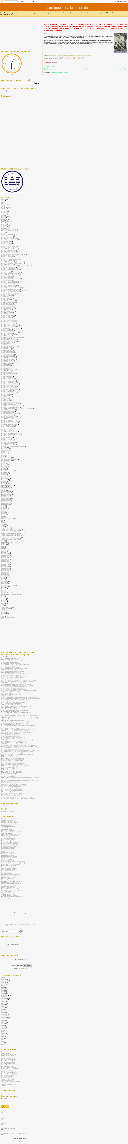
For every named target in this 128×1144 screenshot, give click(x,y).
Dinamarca (4, 461)
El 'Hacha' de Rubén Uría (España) (10, 842)
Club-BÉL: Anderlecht (7, 295)
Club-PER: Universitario (7, 417)
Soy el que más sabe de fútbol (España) (12, 896)
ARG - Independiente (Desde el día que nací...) (14, 699)
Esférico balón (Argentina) (8, 848)
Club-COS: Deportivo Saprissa (9, 332)
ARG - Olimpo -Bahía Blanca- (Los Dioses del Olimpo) (16, 706)
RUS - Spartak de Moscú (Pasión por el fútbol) (13, 785)
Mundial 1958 (5, 559)
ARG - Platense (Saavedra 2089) (10, 711)
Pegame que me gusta (7, 585)
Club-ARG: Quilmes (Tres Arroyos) (10, 278)
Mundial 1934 (5, 554)
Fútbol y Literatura (6, 500)
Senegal (3, 598)
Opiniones (4, 581)
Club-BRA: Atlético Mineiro (8, 302)
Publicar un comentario (49, 66)
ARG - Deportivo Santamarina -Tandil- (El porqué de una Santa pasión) (20, 681)
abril (2, 987)
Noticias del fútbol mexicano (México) (11, 889)
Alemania (3, 202)
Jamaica (3, 525)
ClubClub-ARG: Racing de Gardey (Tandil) (12, 446)
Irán (2, 521)
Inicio (86, 69)
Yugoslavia (4, 618)
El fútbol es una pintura (7, 470)
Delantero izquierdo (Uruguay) (9, 838)
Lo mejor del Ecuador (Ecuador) (10, 882)
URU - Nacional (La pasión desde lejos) (12, 790)
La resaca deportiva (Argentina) (9, 879)
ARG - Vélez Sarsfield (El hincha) (10, 747)
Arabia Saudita (5, 207)
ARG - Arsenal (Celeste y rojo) (9, 659)
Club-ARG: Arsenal (6, 241)
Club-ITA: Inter (5, 395)
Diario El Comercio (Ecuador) (9, 1059)
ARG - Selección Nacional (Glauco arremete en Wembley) (17, 740)
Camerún (3, 227)
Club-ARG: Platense (6, 276)
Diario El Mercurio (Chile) (8, 1063)
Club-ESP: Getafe (6, 348)
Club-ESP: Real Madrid (7, 352)
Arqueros (3, 212)
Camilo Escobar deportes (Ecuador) (11, 834)
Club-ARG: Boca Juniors (8, 246)
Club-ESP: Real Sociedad (8, 356)
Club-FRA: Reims (6, 371)
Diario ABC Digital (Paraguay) (9, 1057)
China (3, 233)
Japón (3, 526)
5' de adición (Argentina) (8, 818)
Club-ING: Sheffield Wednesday (10, 389)
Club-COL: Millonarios (7, 330)
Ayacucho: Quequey (6, 829)
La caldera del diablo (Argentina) (10, 874)
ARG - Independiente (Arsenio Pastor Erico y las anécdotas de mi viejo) (20, 698)
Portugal (3, 591)
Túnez (3, 609)
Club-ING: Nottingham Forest (9, 386)
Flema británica (5, 487)
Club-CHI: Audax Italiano (8, 315)
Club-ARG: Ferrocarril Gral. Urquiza (11, 259)
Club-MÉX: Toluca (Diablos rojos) (10, 407)
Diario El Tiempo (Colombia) (9, 1067)
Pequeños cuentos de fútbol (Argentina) (12, 890)
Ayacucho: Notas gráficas (8, 828)
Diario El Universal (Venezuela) (9, 1068)
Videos (3, 616)
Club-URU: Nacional (59, 55)
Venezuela (4, 615)
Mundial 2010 (5, 576)
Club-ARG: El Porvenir (7, 256)
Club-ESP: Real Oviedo (7, 355)
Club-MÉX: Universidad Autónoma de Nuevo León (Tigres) (17, 408)
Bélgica (3, 217)
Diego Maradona (5, 460)
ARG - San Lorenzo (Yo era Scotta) (10, 736)
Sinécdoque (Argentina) (7, 894)
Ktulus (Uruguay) (5, 872)
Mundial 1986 (5, 568)
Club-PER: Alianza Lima (7, 411)
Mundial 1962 (5, 560)
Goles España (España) (7, 860)
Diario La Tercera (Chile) (8, 1072)
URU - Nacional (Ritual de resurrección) (12, 793)
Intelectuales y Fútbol (7, 518)
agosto (3, 993)
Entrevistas (4, 480)
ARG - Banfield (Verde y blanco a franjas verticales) (15, 664)
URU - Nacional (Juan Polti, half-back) (11, 789)
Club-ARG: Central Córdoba (9, 247)
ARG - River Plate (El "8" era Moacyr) (11, 724)
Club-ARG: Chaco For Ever (8, 250)
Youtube (3, 1085)
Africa (2, 201)
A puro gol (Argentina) (7, 820)
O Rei (2, 579)
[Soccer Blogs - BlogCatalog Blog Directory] (13, 1133)
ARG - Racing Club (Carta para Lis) (10, 714)
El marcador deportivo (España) (10, 846)
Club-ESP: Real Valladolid (8, 358)
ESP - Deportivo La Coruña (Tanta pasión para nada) (15, 756)
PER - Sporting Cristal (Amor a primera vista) (13, 782)
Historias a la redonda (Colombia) (10, 864)
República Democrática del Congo (10, 594)
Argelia (3, 210)
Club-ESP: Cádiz (5, 343)
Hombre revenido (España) (8, 866)
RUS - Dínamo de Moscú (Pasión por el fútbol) (13, 784)
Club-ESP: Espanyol (6, 347)
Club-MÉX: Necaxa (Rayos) (8, 404)
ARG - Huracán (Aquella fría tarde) (10, 693)
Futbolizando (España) (7, 852)
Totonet (5, 1098)
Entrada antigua (122, 69)
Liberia (3, 547)
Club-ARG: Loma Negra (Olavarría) (10, 272)
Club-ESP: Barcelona (7, 342)
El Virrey (3, 477)
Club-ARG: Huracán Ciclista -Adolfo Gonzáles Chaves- (16, 265)
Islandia (3, 522)
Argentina (4, 211)
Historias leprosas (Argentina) (9, 865)
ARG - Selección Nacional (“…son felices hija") (14, 743)
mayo (2, 988)
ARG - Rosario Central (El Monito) (10, 733)
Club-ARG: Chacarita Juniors (9, 249)
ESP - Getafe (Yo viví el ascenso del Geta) (12, 758)
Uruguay (89, 55)
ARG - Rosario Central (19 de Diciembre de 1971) (14, 731)
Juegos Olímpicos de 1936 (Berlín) (10, 533)
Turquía (3, 611)
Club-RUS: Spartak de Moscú (9, 424)
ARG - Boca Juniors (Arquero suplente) (11, 666)
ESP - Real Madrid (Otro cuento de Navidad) (13, 763)
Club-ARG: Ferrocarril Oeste (9, 260)
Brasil (2, 223)
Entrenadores (5, 478)
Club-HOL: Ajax (5, 372)
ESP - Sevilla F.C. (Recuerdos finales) (11, 771)
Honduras (4, 513)
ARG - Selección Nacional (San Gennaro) (12, 742)
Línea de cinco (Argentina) (8, 885)
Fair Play (3, 486)
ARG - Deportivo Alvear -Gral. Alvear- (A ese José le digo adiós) (18, 680)
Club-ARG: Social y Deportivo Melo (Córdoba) (13, 290)
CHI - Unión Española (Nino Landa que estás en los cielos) (17, 751)
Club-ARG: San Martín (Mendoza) (10, 289)
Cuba (2, 456)
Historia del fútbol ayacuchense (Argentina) (13, 863)
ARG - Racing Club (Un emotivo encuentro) (13, 720)
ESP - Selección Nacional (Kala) (10, 767)
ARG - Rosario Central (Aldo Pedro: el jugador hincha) (16, 732)
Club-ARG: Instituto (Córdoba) (9, 268)
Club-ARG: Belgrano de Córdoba (10, 245)
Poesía (3, 589)
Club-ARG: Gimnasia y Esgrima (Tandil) (12, 263)
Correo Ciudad (5, 1051)
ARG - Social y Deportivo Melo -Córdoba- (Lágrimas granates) (18, 745)
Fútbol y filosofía (5, 496)
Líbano (3, 546)
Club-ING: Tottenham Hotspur (9, 391)
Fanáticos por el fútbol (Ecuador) (10, 850)
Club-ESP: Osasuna (6, 350)
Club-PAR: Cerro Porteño (8, 409)
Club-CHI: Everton (6, 317)
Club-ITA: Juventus (6, 397)
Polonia (3, 590)
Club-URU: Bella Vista (7, 428)
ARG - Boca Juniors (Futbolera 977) (11, 672)
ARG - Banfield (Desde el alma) (9, 662)
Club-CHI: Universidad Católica (9, 324)
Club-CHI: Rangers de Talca (9, 320)
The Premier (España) (7, 898)
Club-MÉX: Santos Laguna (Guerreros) (11, 406)
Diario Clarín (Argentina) (8, 1058)
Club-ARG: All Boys (6, 237)
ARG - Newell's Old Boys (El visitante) (11, 705)
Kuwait (3, 541)
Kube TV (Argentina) (6, 873)
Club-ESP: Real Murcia (7, 354)
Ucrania (3, 612)
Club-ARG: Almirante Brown (8, 238)
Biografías (4, 219)
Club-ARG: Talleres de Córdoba (10, 291)
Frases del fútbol (5, 493)
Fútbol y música (5, 502)
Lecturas (3, 544)
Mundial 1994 (5, 570)
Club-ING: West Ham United (8, 393)
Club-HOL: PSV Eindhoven (8, 373)
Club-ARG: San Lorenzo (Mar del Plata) (12, 287)
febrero (3, 984)
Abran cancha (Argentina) (8, 821)
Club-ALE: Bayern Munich (8, 234)
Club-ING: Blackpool (6, 376)
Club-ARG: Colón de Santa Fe (9, 251)
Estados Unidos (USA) (7, 485)
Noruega (3, 578)
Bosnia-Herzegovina (6, 221)
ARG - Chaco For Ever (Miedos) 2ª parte (12, 679)
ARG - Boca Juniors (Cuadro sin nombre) (12, 670)
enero (2, 982)
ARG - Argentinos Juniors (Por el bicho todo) (13, 658)
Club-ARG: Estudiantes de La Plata (10, 258)
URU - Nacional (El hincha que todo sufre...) (13, 788)
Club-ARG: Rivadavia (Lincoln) (9, 282)
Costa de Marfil (5, 452)
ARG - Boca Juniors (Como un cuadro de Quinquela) (15, 668)
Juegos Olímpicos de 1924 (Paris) (10, 530)
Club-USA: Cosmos (6, 443)
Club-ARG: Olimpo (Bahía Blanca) (10, 275)
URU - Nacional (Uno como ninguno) (11, 794)
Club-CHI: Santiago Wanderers (9, 321)
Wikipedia (4, 1083)
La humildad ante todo (7, 542)
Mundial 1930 (5, 552)
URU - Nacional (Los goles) (8, 792)
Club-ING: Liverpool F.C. (7, 381)
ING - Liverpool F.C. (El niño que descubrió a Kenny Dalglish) (17, 775)
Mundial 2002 (5, 573)
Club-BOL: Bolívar (6, 299)
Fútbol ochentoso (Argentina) (9, 856)
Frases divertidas (6, 494)
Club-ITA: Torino (5, 400)
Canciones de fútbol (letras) (8, 229)
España (66, 55)
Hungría (3, 515)
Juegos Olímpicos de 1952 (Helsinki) (11, 534)
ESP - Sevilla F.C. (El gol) (8, 768)
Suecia (3, 603)
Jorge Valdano (5, 528)
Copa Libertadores (6, 450)
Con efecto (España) (6, 837)
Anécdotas (51, 55)
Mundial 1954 (5, 557)
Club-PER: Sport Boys (7, 415)
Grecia (3, 507)
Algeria (3, 203)
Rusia (2, 596)
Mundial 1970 (5, 563)
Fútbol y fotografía (6, 498)
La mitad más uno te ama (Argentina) (11, 876)
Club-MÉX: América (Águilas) (9, 402)
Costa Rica (4, 454)
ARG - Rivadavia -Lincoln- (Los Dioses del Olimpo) (15, 723)
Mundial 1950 (5, 556)
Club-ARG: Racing (6, 280)
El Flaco (3, 469)
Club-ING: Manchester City (8, 382)
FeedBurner (24, 968)
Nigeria (3, 577)
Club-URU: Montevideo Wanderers (10, 434)
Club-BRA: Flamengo (7, 307)
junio (2, 990)
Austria (3, 215)
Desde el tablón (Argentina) (8, 841)
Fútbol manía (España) (7, 855)
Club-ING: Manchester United (9, 384)
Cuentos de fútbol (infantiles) (9, 459)
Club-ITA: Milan (5, 398)
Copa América (5, 448)
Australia (3, 214)
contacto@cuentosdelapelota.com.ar (11, 91)
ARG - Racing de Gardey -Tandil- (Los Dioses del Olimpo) (17, 721)
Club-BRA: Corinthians (7, 304)
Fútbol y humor (5, 499)
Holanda (3, 512)
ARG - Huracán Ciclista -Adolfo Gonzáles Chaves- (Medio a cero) (19, 697)
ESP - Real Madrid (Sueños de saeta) (11, 764)
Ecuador (3, 463)
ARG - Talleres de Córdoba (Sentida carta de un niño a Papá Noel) (19, 746)
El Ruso (3, 474)
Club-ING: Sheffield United (8, 387)
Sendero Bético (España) (8, 891)
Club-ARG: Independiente (8, 267)
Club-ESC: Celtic (5, 338)
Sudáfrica (3, 602)
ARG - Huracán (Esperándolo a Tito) (11, 694)
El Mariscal (4, 472)
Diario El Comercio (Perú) (8, 1061)
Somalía (3, 600)
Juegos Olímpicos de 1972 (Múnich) (11, 537)
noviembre (4, 979)
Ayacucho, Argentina (12, 75)
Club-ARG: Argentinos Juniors (9, 239)
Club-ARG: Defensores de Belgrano (11, 252)
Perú (2, 587)
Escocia (3, 481)
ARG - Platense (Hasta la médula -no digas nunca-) (15, 710)
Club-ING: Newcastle (7, 385)
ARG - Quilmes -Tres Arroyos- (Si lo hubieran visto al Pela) (17, 712)
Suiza (2, 604)
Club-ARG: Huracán (6, 264)
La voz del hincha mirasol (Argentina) (11, 881)
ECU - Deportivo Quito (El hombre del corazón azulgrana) (17, 754)
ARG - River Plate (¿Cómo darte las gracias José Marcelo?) (17, 729)
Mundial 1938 (5, 555)
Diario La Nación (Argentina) (9, 1071)
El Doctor (3, 468)
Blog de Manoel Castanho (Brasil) (10, 831)
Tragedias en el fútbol (7, 607)
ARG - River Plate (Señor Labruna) (10, 728)
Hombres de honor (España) (9, 868)
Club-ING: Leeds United (7, 380)
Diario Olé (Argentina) (7, 1076)
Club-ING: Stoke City (6, 390)
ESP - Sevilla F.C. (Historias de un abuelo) (12, 769)
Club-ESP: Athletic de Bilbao (9, 339)
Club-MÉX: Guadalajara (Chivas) (10, 403)
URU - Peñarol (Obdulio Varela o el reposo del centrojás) (16, 797)
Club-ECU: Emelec (6, 336)
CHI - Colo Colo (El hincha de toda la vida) (12, 749)
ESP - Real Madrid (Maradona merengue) (12, 762)
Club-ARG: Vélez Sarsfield (8, 294)
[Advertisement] (80, 21)
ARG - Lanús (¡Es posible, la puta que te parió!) (14, 702)
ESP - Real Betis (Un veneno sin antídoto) (12, 759)
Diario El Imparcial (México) (8, 1062)
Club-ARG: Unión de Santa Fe (9, 293)
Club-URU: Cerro (6, 429)
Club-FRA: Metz (5, 365)
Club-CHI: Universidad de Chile (9, 325)
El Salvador (4, 476)
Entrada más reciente (50, 69)
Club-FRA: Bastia (6, 364)
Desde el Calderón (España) (9, 839)
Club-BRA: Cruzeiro (6, 306)
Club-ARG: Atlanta (6, 242)
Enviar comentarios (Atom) (60, 72)
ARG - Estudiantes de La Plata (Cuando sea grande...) (16, 684)
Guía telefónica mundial (7, 1079)
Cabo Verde (4, 225)
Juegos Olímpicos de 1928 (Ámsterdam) (77, 55)
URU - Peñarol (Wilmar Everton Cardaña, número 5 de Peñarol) (18, 798)
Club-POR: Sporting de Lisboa (9, 421)
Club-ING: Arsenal (6, 374)
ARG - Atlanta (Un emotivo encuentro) (11, 660)
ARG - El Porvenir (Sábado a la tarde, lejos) (13, 683)
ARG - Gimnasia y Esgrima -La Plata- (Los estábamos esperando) (19, 692)
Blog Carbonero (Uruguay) (8, 830)
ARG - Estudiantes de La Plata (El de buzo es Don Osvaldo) (17, 685)
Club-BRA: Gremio (6, 310)
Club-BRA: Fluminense (7, 308)
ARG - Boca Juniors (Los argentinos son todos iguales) (16, 673)
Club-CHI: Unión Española (8, 323)
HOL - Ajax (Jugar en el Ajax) (9, 773)
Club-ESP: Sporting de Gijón (9, 361)
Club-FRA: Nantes (6, 368)
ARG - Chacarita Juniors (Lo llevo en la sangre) (14, 676)
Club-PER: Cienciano (7, 412)
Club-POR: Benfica (6, 419)
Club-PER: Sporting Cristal (8, 416)
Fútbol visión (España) (7, 859)
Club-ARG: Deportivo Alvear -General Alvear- (13, 254)
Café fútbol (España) (6, 833)
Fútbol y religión (5, 504)
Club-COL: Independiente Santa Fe (10, 328)
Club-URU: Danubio (6, 430)
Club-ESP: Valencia (6, 363)
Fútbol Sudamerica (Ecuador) (9, 857)
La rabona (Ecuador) (7, 878)
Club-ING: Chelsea (6, 377)
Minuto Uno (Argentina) (7, 1080)
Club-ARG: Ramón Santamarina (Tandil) (12, 281)
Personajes (4, 586)
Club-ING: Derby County (7, 378)
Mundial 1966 (5, 561)
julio (2, 992)
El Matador (4, 473)
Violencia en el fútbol (7, 617)
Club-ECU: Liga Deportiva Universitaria (12, 337)
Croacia (3, 455)
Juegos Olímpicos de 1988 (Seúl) (10, 538)
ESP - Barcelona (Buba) (7, 755)
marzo (3, 985)
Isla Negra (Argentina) (7, 870)
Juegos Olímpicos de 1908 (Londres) (11, 529)
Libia (2, 548)
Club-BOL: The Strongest (8, 300)
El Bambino (4, 464)
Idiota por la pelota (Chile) (8, 869)
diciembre (4, 980)
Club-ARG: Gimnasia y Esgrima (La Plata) (12, 262)
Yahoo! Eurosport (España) (8, 1084)
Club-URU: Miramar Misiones (9, 433)
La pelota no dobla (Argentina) (9, 877)
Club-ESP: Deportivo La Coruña (10, 346)
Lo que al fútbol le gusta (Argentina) (11, 883)
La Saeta (3, 543)
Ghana (3, 506)
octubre (3, 977)
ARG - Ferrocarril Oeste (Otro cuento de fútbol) (13, 689)
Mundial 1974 (5, 564)
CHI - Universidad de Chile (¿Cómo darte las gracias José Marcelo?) (20, 750)
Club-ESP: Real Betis (7, 351)
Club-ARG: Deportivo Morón (9, 255)
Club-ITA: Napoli (5, 399)
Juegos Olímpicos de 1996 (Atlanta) (11, 539)
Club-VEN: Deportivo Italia (8, 445)
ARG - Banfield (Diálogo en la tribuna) (11, 663)
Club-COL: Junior (6, 329)
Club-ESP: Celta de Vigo (8, 345)
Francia (3, 490)
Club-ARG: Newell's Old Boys (9, 273)
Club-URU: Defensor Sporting (9, 432)
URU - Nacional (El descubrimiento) (11, 786)
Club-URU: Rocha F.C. (7, 441)
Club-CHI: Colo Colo (6, 316)
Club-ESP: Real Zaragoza (8, 359)
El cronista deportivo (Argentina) (10, 844)
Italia (2, 524)
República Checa (6, 592)
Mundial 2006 (5, 574)
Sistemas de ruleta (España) (9, 895)
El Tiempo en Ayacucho (7, 811)
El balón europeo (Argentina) (9, 843)
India (2, 516)
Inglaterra (3, 517)
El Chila (3, 465)
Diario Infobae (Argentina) (8, 1070)
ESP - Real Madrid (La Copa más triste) (12, 760)
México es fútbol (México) (8, 887)
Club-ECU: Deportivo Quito (8, 334)
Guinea (3, 509)
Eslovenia (4, 482)
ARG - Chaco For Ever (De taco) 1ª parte (12, 677)
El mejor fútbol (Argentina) (8, 847)
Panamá (3, 582)
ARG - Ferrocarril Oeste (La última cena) (12, 688)
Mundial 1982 (5, 567)
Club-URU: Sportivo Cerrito (8, 442)
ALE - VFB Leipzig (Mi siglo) (8, 657)
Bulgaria (3, 224)
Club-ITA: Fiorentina (6, 394)
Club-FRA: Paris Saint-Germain (9, 369)
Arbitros (3, 208)
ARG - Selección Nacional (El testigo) (11, 738)
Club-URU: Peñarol (6, 437)
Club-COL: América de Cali (8, 326)
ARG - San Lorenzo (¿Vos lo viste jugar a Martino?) (15, 737)
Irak (2, 520)
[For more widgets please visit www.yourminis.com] (20, 924)
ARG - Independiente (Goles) (9, 701)
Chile (2, 232)
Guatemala (4, 508)
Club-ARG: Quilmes (6, 277)
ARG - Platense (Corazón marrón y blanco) (13, 707)
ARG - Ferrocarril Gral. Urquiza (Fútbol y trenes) (14, 686)
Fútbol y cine (4, 495)
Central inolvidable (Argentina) (9, 835)
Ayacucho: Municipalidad (8, 826)
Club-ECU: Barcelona (7, 333)
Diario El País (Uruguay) (7, 1066)
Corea (3, 451)
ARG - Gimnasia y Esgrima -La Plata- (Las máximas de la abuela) (19, 690)
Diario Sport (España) (7, 1077)
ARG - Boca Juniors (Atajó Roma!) (10, 667)
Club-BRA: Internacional (7, 311)
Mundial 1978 (5, 565)
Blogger (26, 1138)
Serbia (3, 599)
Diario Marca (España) (7, 1075)
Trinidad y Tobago (6, 608)
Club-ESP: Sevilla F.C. (7, 360)
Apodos (3, 206)
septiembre (4, 995)
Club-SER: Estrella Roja (7, 425)
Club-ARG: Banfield (6, 243)
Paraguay (4, 583)
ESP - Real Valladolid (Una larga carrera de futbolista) (16, 766)
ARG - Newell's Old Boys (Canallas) (11, 703)
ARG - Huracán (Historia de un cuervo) (11, 695)
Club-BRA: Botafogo (6, 303)
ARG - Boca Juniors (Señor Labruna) (11, 675)
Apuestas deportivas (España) (9, 822)
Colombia (4, 447)
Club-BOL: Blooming (6, 298)
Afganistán (4, 199)
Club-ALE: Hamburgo (7, 236)
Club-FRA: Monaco (6, 367)
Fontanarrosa (5, 489)
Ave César (4, 216)
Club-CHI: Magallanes (7, 319)
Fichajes (3, 851)
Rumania (3, 595)
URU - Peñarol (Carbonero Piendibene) (12, 795)
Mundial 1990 (5, 569)
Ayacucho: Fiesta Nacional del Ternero (11, 824)
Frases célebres (5, 491)
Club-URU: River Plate (7, 439)
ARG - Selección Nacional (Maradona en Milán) (14, 741)
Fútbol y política (5, 503)
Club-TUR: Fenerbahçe (7, 426)
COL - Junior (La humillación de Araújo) (12, 753)
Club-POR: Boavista (6, 420)
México (3, 551)
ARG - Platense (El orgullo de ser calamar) (12, 708)
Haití (2, 511)
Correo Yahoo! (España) (7, 1055)
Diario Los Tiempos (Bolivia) (9, 1074)
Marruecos (4, 550)
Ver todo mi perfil (5, 1101)
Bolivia (3, 220)
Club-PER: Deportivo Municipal (9, 413)
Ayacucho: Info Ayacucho (8, 825)
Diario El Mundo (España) (8, 1064)
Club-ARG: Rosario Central (8, 285)
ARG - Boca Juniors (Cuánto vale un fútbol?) (13, 671)
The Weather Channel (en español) (10, 1081)
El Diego (3, 467)
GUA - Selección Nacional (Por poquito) (12, 772)
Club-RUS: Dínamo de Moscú (9, 422)
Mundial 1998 (5, 572)
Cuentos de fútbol (6, 457)
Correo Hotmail (5, 1053)
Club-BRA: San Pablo (7, 312)
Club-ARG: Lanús (6, 271)
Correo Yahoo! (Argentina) (8, 1054)
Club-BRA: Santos (6, 313)
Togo (2, 605)
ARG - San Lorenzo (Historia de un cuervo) (13, 734)
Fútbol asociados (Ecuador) (8, 854)
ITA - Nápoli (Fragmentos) (8, 776)
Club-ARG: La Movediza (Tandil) (10, 269)
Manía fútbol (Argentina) (7, 886)
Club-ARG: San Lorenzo (7, 286)
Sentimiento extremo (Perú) (8, 892)
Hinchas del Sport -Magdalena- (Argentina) (13, 861)
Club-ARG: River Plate (7, 284)
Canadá (3, 228)
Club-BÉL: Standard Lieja (8, 297)
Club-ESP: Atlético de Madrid (9, 341)
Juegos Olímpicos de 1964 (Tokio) (10, 535)
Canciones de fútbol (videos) (9, 230)
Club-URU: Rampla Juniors (8, 438)
